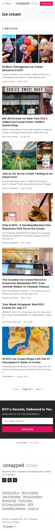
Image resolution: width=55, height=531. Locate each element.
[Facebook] (4, 480)
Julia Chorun (8, 82)
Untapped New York (11, 322)
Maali (16, 522)
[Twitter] (9, 480)
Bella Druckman (10, 137)
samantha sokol (10, 298)
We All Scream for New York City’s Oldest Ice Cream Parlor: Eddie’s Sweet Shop (25, 122)
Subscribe (46, 3)
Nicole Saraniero (10, 188)
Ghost (9, 522)
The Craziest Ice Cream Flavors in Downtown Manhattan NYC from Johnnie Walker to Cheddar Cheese (25, 283)
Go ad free (34, 443)
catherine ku (8, 377)
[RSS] (15, 480)
